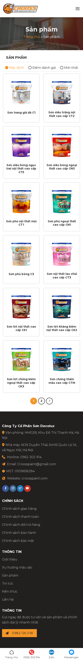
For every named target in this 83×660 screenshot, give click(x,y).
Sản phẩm (16, 57)
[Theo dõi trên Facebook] (5, 488)
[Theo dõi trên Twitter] (20, 488)
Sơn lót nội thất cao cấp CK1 (21, 328)
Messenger (71, 657)
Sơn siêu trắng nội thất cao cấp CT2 (61, 114)
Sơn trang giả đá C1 (21, 112)
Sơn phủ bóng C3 (21, 274)
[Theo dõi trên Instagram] (13, 488)
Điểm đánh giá (44, 68)
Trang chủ (31, 37)
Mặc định (16, 68)
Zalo (51, 657)
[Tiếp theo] (49, 401)
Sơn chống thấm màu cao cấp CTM (62, 381)
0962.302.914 (31, 657)
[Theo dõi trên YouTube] (27, 488)
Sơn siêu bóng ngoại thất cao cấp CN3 (62, 166)
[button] (77, 8)
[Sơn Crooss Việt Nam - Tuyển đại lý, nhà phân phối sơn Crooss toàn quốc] (20, 9)
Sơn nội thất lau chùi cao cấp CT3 (62, 275)
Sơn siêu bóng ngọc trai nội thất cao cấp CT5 (21, 168)
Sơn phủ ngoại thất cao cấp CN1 (62, 223)
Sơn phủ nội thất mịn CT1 (21, 223)
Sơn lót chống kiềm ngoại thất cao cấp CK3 (21, 383)
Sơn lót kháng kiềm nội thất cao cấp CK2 (61, 328)
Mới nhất (70, 68)
